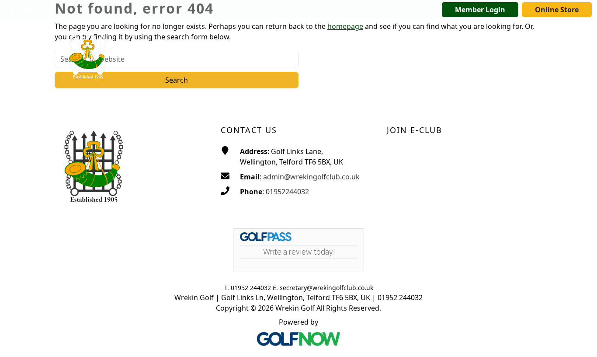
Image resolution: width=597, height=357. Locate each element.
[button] (277, 37)
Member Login (480, 9)
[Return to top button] (579, 340)
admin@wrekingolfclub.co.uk (311, 177)
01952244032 (287, 191)
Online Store (557, 9)
